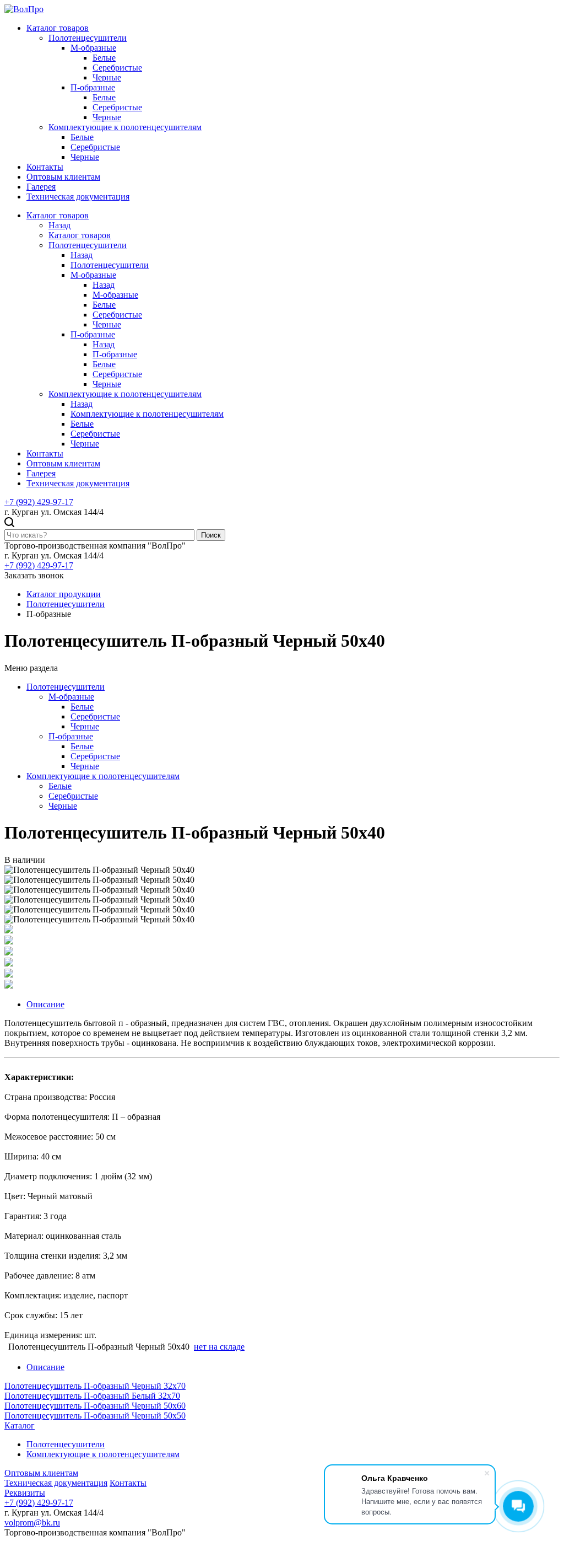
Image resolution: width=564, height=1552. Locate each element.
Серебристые (117, 67)
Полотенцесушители (87, 37)
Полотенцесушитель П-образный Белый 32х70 (92, 1395)
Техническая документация (77, 196)
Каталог (19, 1425)
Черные (107, 77)
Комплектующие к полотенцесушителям (125, 127)
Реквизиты (24, 1492)
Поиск (211, 535)
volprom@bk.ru (32, 1522)
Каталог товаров (57, 28)
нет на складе (219, 1346)
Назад (59, 225)
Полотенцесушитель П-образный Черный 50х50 (95, 1415)
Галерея (41, 186)
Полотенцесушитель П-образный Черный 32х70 (95, 1385)
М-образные (93, 47)
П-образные (92, 87)
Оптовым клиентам (63, 176)
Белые (104, 57)
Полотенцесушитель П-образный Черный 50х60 (95, 1405)
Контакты (44, 166)
